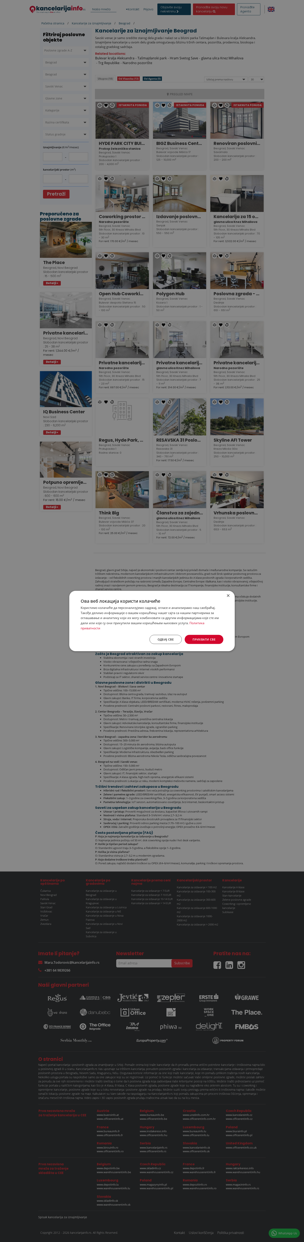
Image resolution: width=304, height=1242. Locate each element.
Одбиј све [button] (166, 639)
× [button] (228, 595)
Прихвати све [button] (204, 639)
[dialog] (152, 621)
